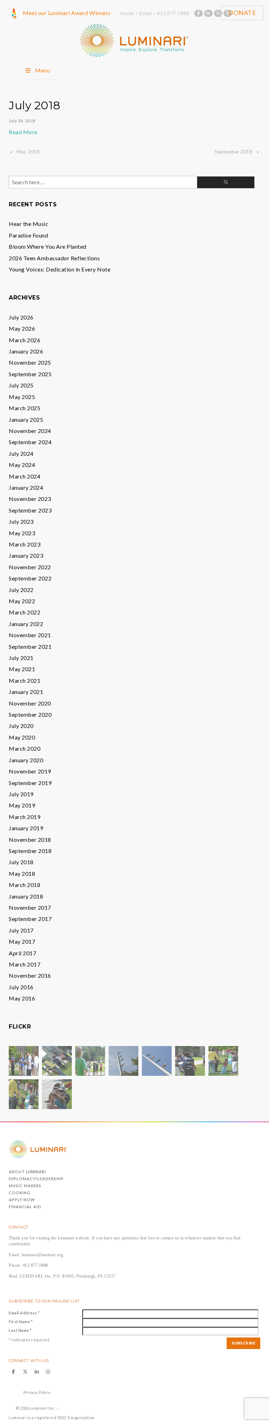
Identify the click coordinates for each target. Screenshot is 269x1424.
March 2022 (24, 612)
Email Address (24, 1313)
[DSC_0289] (123, 1060)
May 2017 (22, 941)
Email (145, 13)
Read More (23, 132)
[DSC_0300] (24, 1093)
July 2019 (21, 794)
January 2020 (26, 760)
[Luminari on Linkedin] (208, 13)
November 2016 (30, 975)
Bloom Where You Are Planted (48, 246)
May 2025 (22, 396)
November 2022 (30, 567)
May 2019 (22, 805)
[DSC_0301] (223, 1060)
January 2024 (26, 487)
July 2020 (21, 725)
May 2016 (22, 998)
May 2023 (22, 533)
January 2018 (26, 896)
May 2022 (22, 601)
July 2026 (21, 317)
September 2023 (30, 510)
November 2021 (30, 635)
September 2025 (30, 374)
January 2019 (26, 828)
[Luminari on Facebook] (198, 13)
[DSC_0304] (190, 1060)
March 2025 (24, 408)
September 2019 (30, 782)
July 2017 (21, 930)
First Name (21, 1321)
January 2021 (26, 691)
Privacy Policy (36, 1392)
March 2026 (24, 340)
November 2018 (30, 839)
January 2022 (26, 623)
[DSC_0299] (157, 1060)
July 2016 (21, 987)
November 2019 (30, 771)
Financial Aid (25, 1206)
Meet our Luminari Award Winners (67, 12)
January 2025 (26, 419)
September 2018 (233, 151)
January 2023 (26, 555)
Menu (42, 70)
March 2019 (24, 816)
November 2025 (30, 362)
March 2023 (24, 544)
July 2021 (21, 657)
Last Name (20, 1330)
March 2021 (24, 680)
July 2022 (21, 589)
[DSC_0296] (90, 1060)
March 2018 (24, 884)
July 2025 (21, 385)
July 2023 (21, 521)
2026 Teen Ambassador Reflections (54, 258)
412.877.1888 (173, 13)
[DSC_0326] (57, 1093)
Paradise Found (28, 235)
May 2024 (22, 464)
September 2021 (30, 646)
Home (127, 13)
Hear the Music (28, 223)
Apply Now (22, 1199)
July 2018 (21, 862)
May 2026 (22, 328)
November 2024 (30, 430)
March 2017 (24, 964)
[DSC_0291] (57, 1060)
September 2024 (30, 442)
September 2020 (30, 714)
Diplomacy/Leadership (36, 1178)
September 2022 (30, 578)
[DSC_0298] (24, 1060)
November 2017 (30, 907)
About (27, 1171)
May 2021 (22, 669)
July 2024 (21, 453)
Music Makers (25, 1185)
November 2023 (30, 498)
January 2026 (26, 351)
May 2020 (22, 737)
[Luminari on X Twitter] (218, 13)
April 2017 (22, 953)
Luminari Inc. (42, 1408)
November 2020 (30, 703)
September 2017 (30, 918)
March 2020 (24, 748)
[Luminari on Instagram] (48, 1372)
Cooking (19, 1192)
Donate (242, 12)
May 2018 (28, 151)
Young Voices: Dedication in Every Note (59, 269)
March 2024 (24, 476)
